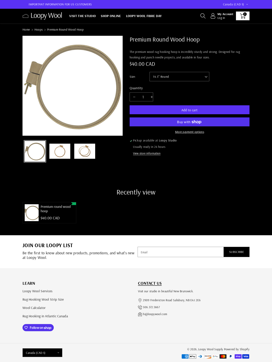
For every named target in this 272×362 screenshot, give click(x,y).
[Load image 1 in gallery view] (35, 151)
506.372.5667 (151, 307)
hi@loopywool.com (155, 314)
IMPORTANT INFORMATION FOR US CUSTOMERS (60, 4)
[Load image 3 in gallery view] (85, 151)
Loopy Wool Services (38, 291)
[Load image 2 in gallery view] (60, 151)
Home (26, 29)
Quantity (136, 88)
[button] (203, 16)
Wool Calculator (34, 307)
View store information (146, 153)
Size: (133, 76)
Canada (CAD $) (35, 353)
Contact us (150, 283)
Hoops (38, 29)
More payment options (189, 132)
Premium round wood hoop (56, 208)
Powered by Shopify (236, 349)
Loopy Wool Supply (210, 349)
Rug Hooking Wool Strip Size (43, 299)
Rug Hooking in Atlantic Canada (45, 316)
